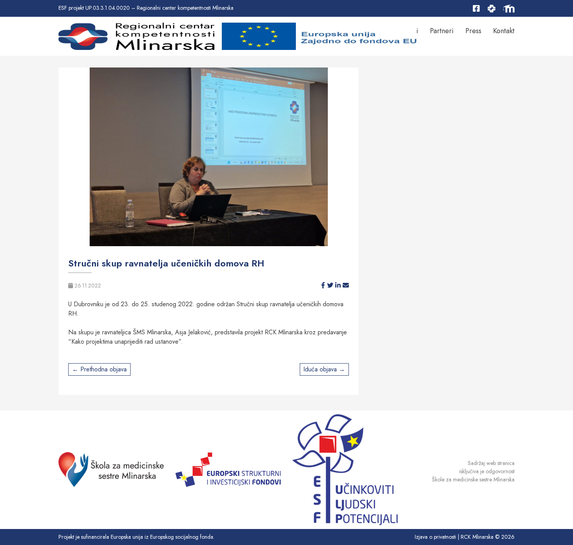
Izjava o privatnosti (435, 537)
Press (473, 31)
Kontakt (504, 31)
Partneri (442, 31)
